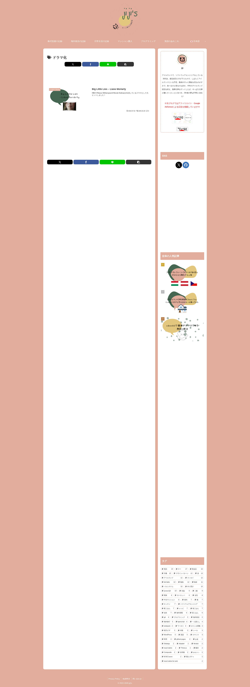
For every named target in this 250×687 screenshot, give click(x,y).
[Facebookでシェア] (90, 64)
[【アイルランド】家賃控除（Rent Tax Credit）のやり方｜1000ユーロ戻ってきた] (182, 302)
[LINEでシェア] (108, 64)
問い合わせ (137, 679)
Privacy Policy (114, 679)
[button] (125, 64)
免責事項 (126, 679)
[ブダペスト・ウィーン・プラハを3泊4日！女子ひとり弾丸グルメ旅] (182, 275)
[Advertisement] (99, 76)
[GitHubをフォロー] (186, 165)
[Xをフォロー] (179, 165)
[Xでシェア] (73, 64)
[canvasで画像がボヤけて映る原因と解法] (182, 329)
